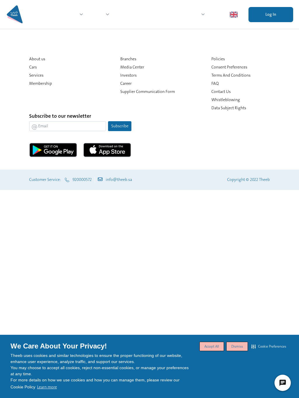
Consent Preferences (229, 67)
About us (67, 14)
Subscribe (119, 125)
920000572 (82, 179)
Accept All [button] (211, 346)
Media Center (185, 14)
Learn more (47, 387)
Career (126, 83)
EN (243, 14)
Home (49, 14)
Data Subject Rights (228, 107)
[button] (268, 346)
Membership (125, 14)
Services (94, 14)
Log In (270, 14)
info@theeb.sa (119, 179)
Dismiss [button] (237, 346)
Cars (144, 14)
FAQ (215, 83)
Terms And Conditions (231, 75)
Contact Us (221, 91)
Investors (217, 14)
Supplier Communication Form (147, 91)
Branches (161, 14)
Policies (218, 58)
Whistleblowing (225, 99)
